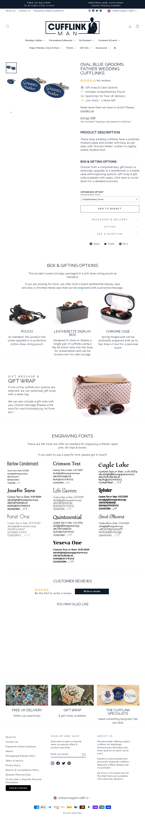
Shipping (100, 121)
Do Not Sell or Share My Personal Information (23, 781)
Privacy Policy (13, 765)
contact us (87, 111)
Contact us (24, 10)
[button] (88, 80)
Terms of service (14, 760)
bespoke (126, 718)
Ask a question (110, 234)
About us (11, 10)
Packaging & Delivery (110, 219)
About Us (11, 737)
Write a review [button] (92, 591)
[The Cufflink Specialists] (118, 695)
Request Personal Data (18, 774)
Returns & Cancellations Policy (22, 770)
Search (9, 751)
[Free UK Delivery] (27, 695)
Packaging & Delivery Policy (20, 756)
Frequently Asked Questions (48, 10)
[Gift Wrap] (72, 695)
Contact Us (12, 742)
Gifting (110, 227)
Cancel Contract (18, 788)
